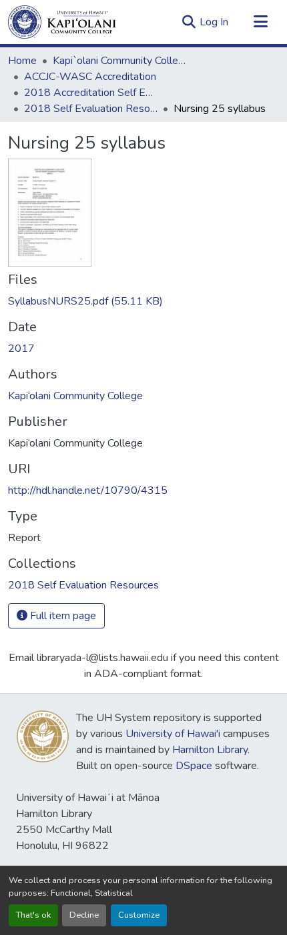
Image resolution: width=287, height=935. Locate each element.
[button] (62, 22)
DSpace (194, 765)
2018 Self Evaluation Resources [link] (91, 108)
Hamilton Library (210, 749)
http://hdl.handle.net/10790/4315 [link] (88, 490)
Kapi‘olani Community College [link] (75, 396)
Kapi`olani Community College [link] (119, 60)
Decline (84, 915)
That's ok (33, 915)
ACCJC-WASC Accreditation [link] (90, 76)
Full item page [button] (61, 615)
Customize (139, 915)
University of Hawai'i (172, 733)
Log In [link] (214, 22)
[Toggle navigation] (260, 22)
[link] (143, 301)
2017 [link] (21, 348)
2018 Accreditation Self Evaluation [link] (91, 92)
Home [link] (22, 60)
